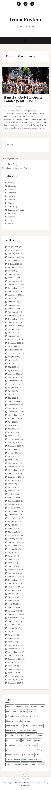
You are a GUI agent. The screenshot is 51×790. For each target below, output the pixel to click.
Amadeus (42, 782)
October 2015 (13, 583)
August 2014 (13, 628)
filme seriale (10, 730)
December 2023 (14, 315)
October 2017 (13, 514)
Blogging (12, 186)
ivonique (18, 106)
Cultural (26, 106)
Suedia (30, 755)
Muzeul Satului (11, 745)
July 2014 (12, 631)
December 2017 (14, 508)
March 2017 (13, 532)
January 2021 (13, 408)
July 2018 (12, 484)
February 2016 (14, 569)
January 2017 (13, 538)
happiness (19, 735)
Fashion (11, 199)
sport (24, 755)
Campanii (12, 193)
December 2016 (14, 542)
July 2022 (12, 360)
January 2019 (13, 463)
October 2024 (13, 291)
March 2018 (13, 497)
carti (36, 716)
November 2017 (14, 511)
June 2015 (12, 597)
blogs (8, 711)
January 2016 (13, 573)
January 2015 (13, 611)
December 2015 (14, 576)
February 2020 (14, 439)
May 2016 (12, 559)
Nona (21, 745)
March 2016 (13, 566)
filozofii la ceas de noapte (27, 730)
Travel (11, 223)
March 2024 (13, 308)
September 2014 (15, 624)
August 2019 (13, 453)
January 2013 (13, 679)
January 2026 (13, 253)
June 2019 (12, 456)
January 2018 (13, 504)
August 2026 (13, 247)
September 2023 (15, 326)
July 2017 (12, 525)
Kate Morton (30, 735)
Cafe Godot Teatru (12, 716)
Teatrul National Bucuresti (31, 759)
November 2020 (14, 415)
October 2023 (13, 322)
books (15, 711)
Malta (18, 740)
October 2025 (13, 264)
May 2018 (12, 490)
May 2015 (12, 600)
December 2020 (14, 411)
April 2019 (12, 459)
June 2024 (12, 301)
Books (10, 189)
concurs (27, 721)
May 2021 (12, 398)
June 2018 (12, 487)
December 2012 (14, 683)
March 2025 (13, 277)
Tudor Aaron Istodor (20, 764)
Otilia (28, 745)
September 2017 (15, 518)
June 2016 (12, 556)
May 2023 (12, 336)
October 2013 (13, 655)
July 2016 (12, 552)
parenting (9, 750)
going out (9, 735)
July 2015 (12, 593)
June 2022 (12, 363)
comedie (19, 721)
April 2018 (12, 494)
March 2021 (13, 401)
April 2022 (12, 370)
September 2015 (15, 587)
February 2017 (14, 535)
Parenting (12, 206)
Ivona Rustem (25, 19)
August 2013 (13, 662)
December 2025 (14, 257)
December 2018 (14, 466)
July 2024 (12, 298)
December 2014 (14, 614)
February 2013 (14, 676)
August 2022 (13, 356)
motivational (26, 740)
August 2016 (13, 549)
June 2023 (12, 332)
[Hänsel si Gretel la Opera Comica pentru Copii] (27, 83)
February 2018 (14, 501)
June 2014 (12, 635)
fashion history (37, 726)
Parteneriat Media (16, 210)
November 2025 (14, 260)
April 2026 (12, 250)
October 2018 (13, 473)
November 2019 (14, 449)
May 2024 (12, 305)
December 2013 (14, 648)
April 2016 (12, 563)
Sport (10, 220)
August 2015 (13, 590)
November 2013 (14, 652)
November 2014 (14, 617)
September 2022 (15, 353)
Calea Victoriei (27, 716)
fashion (27, 726)
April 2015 (12, 604)
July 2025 (12, 271)
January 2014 (13, 645)
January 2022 (13, 377)
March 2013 (13, 672)
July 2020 (12, 422)
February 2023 (14, 339)
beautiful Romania (37, 706)
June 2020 (12, 425)
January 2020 (13, 442)
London (40, 735)
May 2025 (12, 274)
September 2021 (15, 384)
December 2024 (14, 284)
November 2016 (14, 545)
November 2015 (14, 580)
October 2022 (13, 350)
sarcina (16, 755)
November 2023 (14, 319)
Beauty (11, 182)
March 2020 (13, 435)
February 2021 (14, 405)
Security (11, 217)
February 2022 (14, 374)
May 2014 (12, 638)
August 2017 (13, 521)
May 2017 (12, 528)
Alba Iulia (9, 706)
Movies (11, 203)
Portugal (40, 750)
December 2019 (14, 446)
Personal (12, 213)
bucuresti (32, 711)
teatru (37, 755)
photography (29, 750)
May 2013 (12, 669)
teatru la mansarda (13, 759)
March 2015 (13, 607)
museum (37, 740)
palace (34, 745)
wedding (41, 764)
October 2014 (13, 621)
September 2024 (15, 295)
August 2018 (13, 480)
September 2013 (15, 659)
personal (19, 750)
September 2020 (15, 418)
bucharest (23, 711)
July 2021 (12, 391)
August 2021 (13, 387)
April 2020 (12, 432)
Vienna (32, 764)
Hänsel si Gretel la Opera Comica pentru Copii (23, 99)
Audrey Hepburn (22, 706)
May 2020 (12, 429)
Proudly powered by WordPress (16, 782)
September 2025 (15, 267)
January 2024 (13, 312)
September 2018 (15, 477)
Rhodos (9, 755)
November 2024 (14, 288)
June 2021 (12, 394)
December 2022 (14, 343)
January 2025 (13, 281)
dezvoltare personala (14, 726)
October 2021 (13, 380)
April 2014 (12, 642)
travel (8, 764)
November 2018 (14, 470)
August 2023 (13, 329)
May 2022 (12, 367)
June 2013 (12, 666)
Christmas (9, 721)
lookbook (9, 740)
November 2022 (14, 346)
